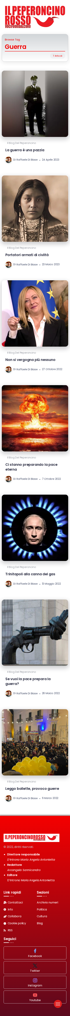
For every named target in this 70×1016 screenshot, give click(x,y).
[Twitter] (35, 967)
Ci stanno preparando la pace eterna (31, 467)
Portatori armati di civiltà (27, 255)
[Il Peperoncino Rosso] (35, 17)
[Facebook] (35, 953)
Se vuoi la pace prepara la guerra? (28, 681)
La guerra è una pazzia (24, 150)
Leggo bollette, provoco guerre (32, 788)
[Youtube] (35, 997)
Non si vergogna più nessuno (30, 359)
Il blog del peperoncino (21, 143)
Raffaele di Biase (27, 159)
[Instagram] (35, 982)
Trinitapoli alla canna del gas (30, 574)
